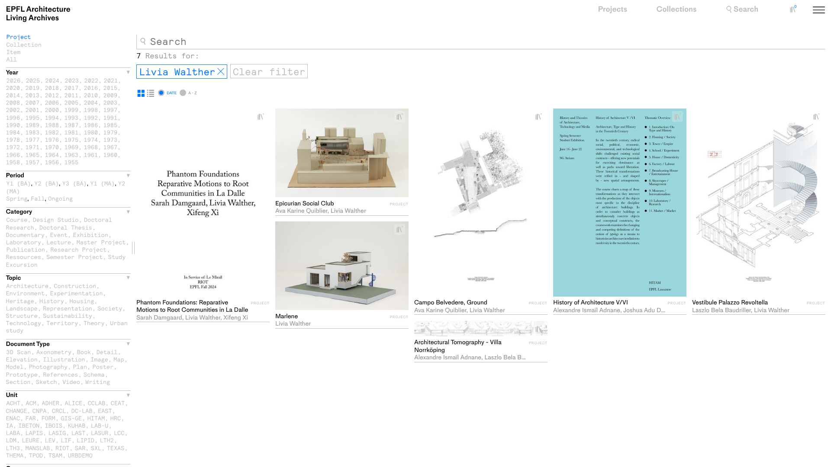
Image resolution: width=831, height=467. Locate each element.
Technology (23, 322)
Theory (94, 322)
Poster (103, 366)
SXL (96, 447)
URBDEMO (80, 455)
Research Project (78, 249)
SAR (80, 447)
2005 (71, 102)
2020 (13, 87)
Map (118, 359)
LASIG (57, 432)
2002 (13, 109)
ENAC (13, 418)
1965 (33, 154)
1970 (52, 146)
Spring (17, 198)
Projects (612, 9)
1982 (52, 132)
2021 (111, 80)
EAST (105, 410)
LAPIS (34, 432)
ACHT (13, 402)
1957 (33, 162)
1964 (52, 154)
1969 (71, 146)
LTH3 (13, 447)
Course (17, 219)
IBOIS (54, 425)
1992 (91, 117)
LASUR (100, 432)
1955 (71, 162)
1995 (33, 117)
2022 (91, 80)
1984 (13, 132)
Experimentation (76, 293)
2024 (52, 80)
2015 (110, 87)
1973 (110, 139)
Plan (80, 366)
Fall (38, 198)
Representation (67, 308)
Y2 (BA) (46, 183)
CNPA (39, 410)
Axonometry (53, 351)
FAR (31, 418)
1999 (71, 109)
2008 (13, 102)
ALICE (74, 402)
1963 (71, 154)
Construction (75, 285)
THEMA (15, 455)
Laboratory (23, 242)
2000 (52, 109)
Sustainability (67, 315)
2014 (13, 95)
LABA (13, 432)
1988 (52, 124)
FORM (48, 418)
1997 (110, 109)
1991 (110, 117)
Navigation (828, 10)
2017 (71, 87)
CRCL (59, 410)
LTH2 (107, 440)
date (172, 93)
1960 (110, 154)
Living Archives (38, 13)
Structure (22, 315)
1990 (13, 124)
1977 (33, 139)
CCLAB (97, 402)
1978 (13, 139)
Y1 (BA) (18, 183)
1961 (91, 154)
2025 (33, 80)
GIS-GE (71, 418)
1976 (52, 139)
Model (15, 366)
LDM (11, 440)
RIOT (62, 447)
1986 (91, 124)
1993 (71, 117)
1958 (13, 162)
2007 (33, 102)
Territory (62, 322)
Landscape (22, 308)
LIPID (85, 440)
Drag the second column (133, 248)
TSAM (55, 455)
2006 (52, 102)
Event (59, 234)
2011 (71, 95)
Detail (107, 351)
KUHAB (77, 425)
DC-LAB (82, 410)
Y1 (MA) (102, 183)
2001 (33, 109)
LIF (66, 440)
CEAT (118, 402)
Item (13, 51)
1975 (71, 139)
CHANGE (16, 410)
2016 (91, 87)
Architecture (27, 285)
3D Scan (18, 351)
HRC (115, 418)
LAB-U (100, 425)
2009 (110, 95)
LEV (50, 440)
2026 (13, 80)
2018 (52, 87)
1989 (33, 124)
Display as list (150, 93)
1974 (91, 139)
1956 (52, 162)
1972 (13, 146)
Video (71, 381)
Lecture (58, 242)
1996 (13, 117)
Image (99, 359)
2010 (91, 95)
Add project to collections (264, 117)
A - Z (192, 93)
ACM (31, 402)
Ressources (23, 256)
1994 (52, 117)
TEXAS (116, 447)
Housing (81, 300)
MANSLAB (38, 447)
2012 (52, 95)
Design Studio (56, 219)
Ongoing (60, 198)
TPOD (36, 455)
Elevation (22, 359)
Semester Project (74, 256)
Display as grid (141, 93)
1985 (110, 124)
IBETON (28, 425)
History (51, 300)
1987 (71, 124)
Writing (97, 381)
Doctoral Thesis (65, 227)
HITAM (96, 418)
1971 (33, 146)
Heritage (20, 300)
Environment (25, 293)
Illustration (64, 359)
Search (746, 9)
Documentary (25, 234)
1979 (110, 132)
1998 (91, 109)
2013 (33, 95)
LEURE (30, 440)
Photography (48, 366)
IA (9, 425)
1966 (13, 154)
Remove (220, 72)
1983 (33, 132)
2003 (110, 102)
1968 (91, 146)
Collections (677, 9)
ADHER (50, 402)
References (60, 374)
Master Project (101, 242)
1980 (91, 132)
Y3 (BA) (74, 183)
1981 (71, 132)
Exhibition (90, 234)
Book (84, 351)
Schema (94, 374)
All (11, 59)
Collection (24, 44)
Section (18, 381)
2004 (91, 102)
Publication (25, 249)
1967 (110, 146)
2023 (72, 80)
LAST (78, 432)
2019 (33, 87)
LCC (119, 432)
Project (18, 36)
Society (109, 308)
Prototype (22, 374)
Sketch (46, 381)
